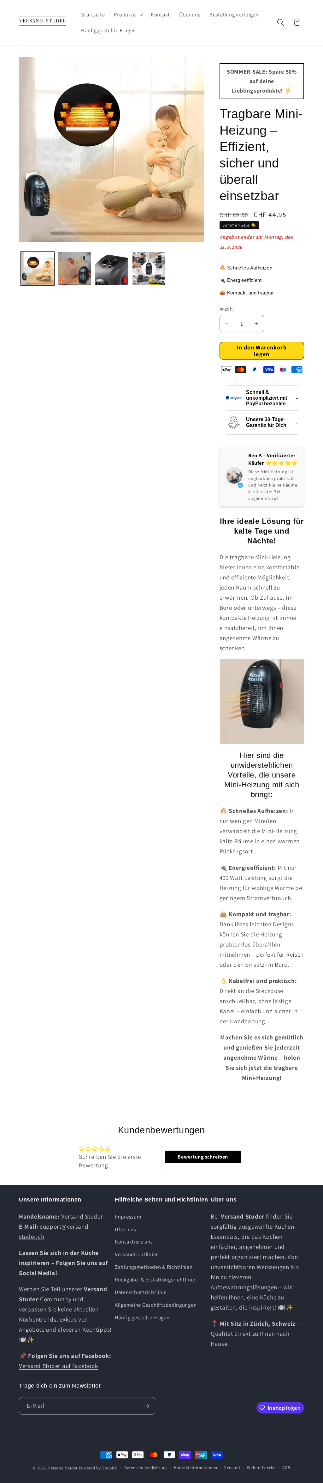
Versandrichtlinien (137, 1254)
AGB (286, 1467)
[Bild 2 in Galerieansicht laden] (74, 268)
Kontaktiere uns (134, 1241)
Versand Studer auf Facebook (58, 1366)
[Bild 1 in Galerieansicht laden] (37, 268)
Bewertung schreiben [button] (203, 1156)
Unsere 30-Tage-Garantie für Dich (266, 422)
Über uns (125, 1229)
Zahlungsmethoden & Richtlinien (154, 1266)
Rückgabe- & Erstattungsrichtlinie (155, 1279)
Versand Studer (63, 1468)
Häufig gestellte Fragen (142, 1317)
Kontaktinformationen (195, 1467)
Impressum (128, 1216)
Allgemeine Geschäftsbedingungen (156, 1304)
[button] (127, 14)
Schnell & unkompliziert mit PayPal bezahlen (266, 398)
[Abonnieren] (146, 1406)
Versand (232, 1467)
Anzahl (227, 309)
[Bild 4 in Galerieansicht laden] (149, 268)
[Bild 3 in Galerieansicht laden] (111, 268)
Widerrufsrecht (261, 1467)
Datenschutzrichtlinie (141, 1292)
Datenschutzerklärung (145, 1467)
